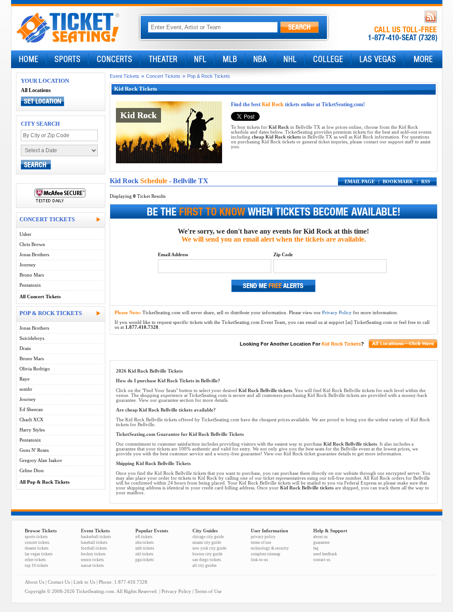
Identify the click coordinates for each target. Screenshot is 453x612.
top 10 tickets (36, 565)
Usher (25, 234)
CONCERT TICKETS (47, 219)
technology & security (270, 548)
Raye (24, 379)
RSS (425, 181)
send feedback (325, 554)
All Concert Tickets (40, 296)
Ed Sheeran (31, 409)
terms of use (261, 542)
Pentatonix (30, 285)
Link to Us (84, 582)
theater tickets (37, 548)
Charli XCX (31, 419)
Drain (25, 348)
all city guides (204, 565)
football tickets (94, 548)
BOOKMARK (398, 181)
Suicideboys (31, 338)
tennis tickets (92, 560)
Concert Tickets (163, 76)
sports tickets (36, 537)
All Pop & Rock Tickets (44, 482)
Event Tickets (124, 76)
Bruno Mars (31, 275)
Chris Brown (32, 244)
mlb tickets (144, 548)
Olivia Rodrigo (34, 368)
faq (316, 548)
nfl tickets (144, 537)
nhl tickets (144, 554)
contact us (321, 560)
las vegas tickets (39, 554)
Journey (27, 264)
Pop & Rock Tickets (208, 76)
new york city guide (209, 548)
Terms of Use (208, 591)
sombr (25, 389)
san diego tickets (206, 560)
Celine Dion (31, 470)
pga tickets (144, 560)
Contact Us (59, 582)
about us (320, 537)
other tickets (35, 560)
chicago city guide (208, 537)
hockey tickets (93, 554)
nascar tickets (92, 565)
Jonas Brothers (34, 254)
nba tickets (144, 542)
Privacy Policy (337, 312)
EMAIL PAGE (360, 181)
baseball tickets (94, 542)
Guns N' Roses (34, 450)
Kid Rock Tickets (341, 343)
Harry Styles (32, 429)
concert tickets (37, 542)
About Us (34, 582)
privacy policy (263, 537)
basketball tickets (96, 537)
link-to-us (259, 560)
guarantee (321, 542)
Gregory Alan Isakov (40, 460)
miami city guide (206, 542)
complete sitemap (265, 554)
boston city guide (207, 554)
